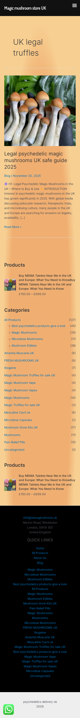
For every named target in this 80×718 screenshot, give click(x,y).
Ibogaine (10, 367)
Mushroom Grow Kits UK (21, 427)
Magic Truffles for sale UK (22, 405)
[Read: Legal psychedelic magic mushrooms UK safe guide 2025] (40, 110)
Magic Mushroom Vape (20, 382)
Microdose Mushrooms (27, 339)
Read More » (13, 227)
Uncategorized (14, 449)
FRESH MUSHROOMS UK (21, 360)
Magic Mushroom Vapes (20, 390)
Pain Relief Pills (14, 442)
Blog (7, 175)
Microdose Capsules (18, 420)
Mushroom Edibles (24, 345)
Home (40, 548)
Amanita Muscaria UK (19, 353)
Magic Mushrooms (24, 332)
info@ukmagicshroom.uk (40, 517)
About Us (40, 558)
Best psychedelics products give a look (38, 326)
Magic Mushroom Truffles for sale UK (29, 375)
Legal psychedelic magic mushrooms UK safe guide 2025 (35, 160)
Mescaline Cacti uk (17, 412)
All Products (12, 320)
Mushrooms (12, 435)
